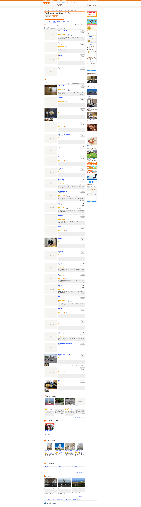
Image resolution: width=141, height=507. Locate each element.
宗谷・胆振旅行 (75, 484)
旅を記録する (91, 44)
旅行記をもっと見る (82, 496)
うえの (59, 274)
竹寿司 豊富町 (61, 238)
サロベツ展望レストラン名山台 (65, 343)
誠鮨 (59, 296)
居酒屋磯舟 (60, 251)
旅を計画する (91, 36)
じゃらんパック (59, 5)
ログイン (60, 2)
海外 (90, 5)
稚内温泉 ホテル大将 (78, 450)
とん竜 (60, 67)
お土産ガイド (66, 6)
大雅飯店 (61, 55)
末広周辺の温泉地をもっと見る (80, 472)
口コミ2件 (67, 34)
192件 (51, 409)
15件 (71, 452)
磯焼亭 (59, 380)
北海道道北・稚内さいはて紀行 (50, 484)
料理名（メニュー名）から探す (74, 19)
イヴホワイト (61, 320)
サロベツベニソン (62, 122)
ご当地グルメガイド (57, 6)
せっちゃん (60, 263)
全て (49, 22)
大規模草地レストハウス (63, 97)
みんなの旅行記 (71, 6)
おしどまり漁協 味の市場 (64, 354)
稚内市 (64, 21)
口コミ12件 (68, 112)
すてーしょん (61, 146)
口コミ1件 (67, 46)
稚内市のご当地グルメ (67, 10)
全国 (49, 21)
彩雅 (59, 332)
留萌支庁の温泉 (60, 466)
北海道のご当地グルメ (53, 10)
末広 (68, 21)
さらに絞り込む (55, 22)
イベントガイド (62, 6)
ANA (68, 499)
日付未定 (95, 189)
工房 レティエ (61, 85)
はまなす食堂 (61, 179)
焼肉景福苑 (60, 215)
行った (82, 32)
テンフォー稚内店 (63, 30)
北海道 (54, 21)
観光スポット (48, 16)
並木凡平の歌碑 (57, 405)
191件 (51, 453)
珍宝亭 (59, 226)
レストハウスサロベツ (63, 109)
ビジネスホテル (54, 499)
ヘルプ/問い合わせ (95, 0)
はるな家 (61, 43)
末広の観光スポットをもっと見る (80, 417)
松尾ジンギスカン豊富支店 (64, 134)
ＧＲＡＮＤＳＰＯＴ (62, 368)
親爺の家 (60, 285)
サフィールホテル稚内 (58, 450)
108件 (61, 452)
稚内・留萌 (58, 21)
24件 (71, 409)
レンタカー (71, 499)
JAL (66, 499)
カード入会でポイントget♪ (92, 17)
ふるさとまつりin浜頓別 (48, 430)
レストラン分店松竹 (62, 191)
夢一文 (59, 156)
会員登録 (63, 2)
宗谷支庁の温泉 (74, 466)
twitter (90, 182)
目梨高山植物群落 (78, 405)
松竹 (59, 203)
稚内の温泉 (46, 466)
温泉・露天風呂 (58, 499)
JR (65, 499)
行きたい (82, 31)
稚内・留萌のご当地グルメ (60, 10)
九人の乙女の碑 (67, 405)
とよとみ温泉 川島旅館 (68, 450)
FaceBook (93, 182)
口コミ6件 (67, 89)
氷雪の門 (46, 405)
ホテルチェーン (50, 499)
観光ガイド (53, 6)
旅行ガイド (49, 6)
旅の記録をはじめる (92, 61)
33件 (81, 452)
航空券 (74, 499)
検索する (91, 70)
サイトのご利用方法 (90, 0)
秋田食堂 (60, 308)
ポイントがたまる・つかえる (48, 8)
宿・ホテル (45, 499)
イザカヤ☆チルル (62, 168)
